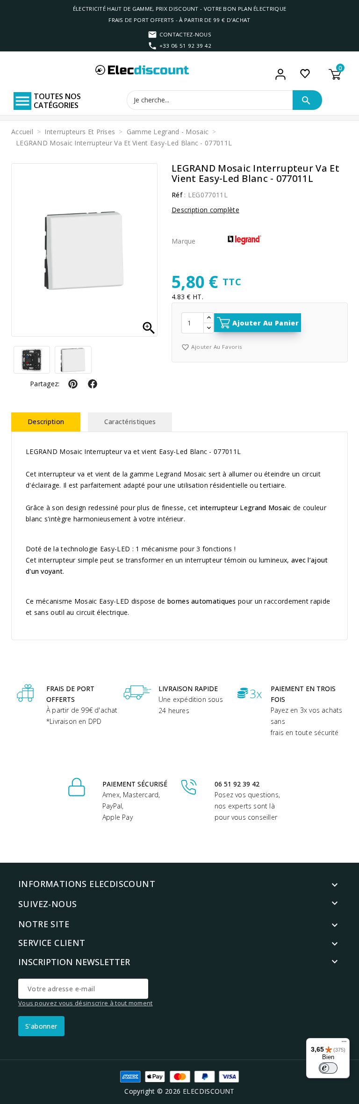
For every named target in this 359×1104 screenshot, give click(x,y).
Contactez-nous (185, 34)
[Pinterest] (73, 384)
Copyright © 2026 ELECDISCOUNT (179, 1091)
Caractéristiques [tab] (130, 421)
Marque (184, 241)
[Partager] (92, 384)
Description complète (205, 209)
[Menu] (344, 1043)
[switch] (328, 1068)
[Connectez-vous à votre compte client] (280, 74)
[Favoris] (305, 73)
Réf (177, 194)
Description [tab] (46, 421)
